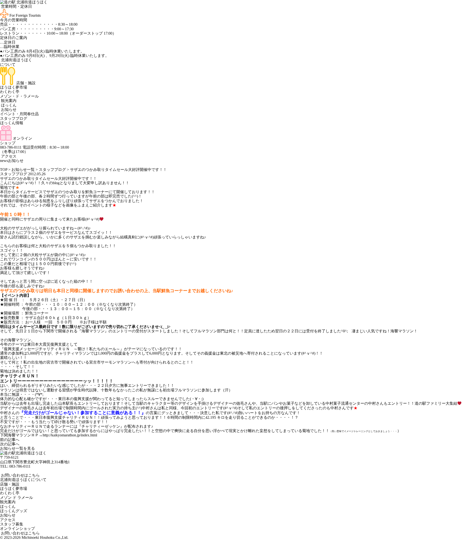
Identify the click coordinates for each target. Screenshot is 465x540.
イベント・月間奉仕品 (19, 114)
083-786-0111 (20, 466)
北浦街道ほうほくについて (23, 480)
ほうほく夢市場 (13, 87)
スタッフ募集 (11, 524)
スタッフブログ (13, 118)
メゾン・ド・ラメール (19, 96)
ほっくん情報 (11, 123)
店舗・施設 (25, 83)
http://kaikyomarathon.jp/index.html (70, 435)
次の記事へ (9, 444)
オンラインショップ (17, 528)
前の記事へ (9, 440)
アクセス (8, 156)
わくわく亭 (9, 92)
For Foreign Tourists (24, 15)
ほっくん (8, 105)
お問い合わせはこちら (20, 475)
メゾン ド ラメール (16, 497)
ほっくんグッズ (13, 511)
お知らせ (8, 109)
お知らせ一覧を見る (17, 448)
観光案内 (8, 101)
